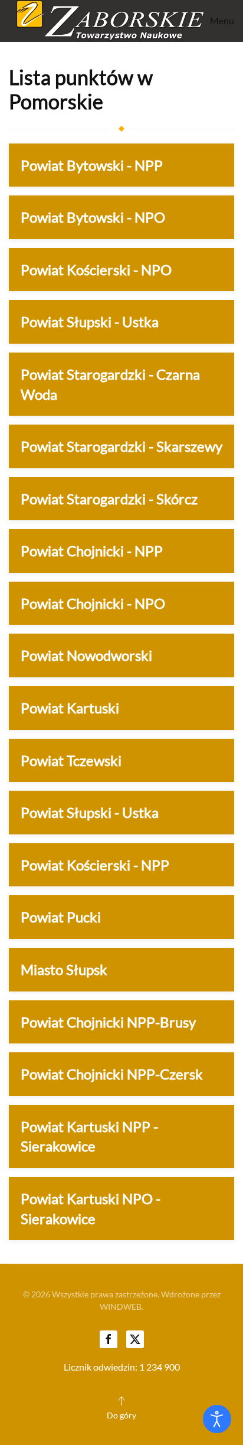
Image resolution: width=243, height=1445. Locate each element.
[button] (219, 21)
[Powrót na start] (107, 21)
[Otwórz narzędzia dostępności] (217, 1419)
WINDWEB (121, 1307)
